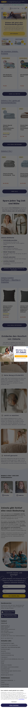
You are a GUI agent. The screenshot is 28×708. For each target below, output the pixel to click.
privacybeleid (21, 699)
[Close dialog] (27, 347)
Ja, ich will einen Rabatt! (21, 356)
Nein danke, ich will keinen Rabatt (21, 358)
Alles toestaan (14, 705)
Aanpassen (14, 701)
